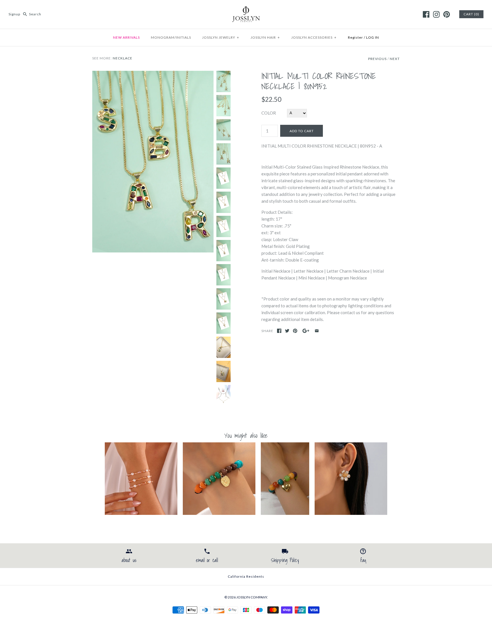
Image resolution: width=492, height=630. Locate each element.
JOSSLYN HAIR (265, 37)
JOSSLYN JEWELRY (220, 37)
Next (395, 59)
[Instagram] (436, 14)
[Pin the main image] (295, 331)
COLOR (268, 112)
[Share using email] (317, 331)
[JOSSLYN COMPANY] (246, 9)
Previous (377, 59)
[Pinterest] (446, 14)
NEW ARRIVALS (126, 37)
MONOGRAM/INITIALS (171, 37)
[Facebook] (426, 14)
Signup (14, 14)
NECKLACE (122, 58)
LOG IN (372, 37)
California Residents (246, 576)
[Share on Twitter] (287, 331)
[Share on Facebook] (279, 331)
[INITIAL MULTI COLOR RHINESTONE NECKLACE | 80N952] (153, 74)
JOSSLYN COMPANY (251, 597)
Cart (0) (471, 14)
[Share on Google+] (306, 331)
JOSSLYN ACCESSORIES (314, 37)
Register (355, 37)
